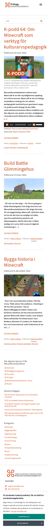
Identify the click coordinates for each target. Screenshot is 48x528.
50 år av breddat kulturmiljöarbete (19, 400)
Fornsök (10, 374)
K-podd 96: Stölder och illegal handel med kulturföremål (22, 405)
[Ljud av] (34, 124)
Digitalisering (10, 434)
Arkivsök (10, 368)
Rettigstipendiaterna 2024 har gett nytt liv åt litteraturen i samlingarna (24, 414)
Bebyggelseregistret (15, 371)
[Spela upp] (7, 124)
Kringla (10, 377)
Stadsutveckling (11, 454)
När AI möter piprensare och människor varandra (21, 395)
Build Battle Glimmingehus (19, 166)
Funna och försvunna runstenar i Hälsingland (23, 409)
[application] (24, 124)
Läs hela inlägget (11, 137)
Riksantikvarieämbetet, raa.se (19, 380)
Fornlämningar (11, 437)
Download (33, 128)
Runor (9, 383)
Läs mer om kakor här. (19, 511)
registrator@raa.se (16, 486)
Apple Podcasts (19, 131)
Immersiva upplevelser (23, 344)
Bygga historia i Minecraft (19, 262)
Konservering (10, 440)
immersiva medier (10, 344)
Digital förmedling (36, 239)
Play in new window (20, 128)
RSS (28, 131)
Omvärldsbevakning (13, 447)
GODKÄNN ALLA (24, 516)
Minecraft (13, 147)
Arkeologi (9, 427)
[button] (41, 5)
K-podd (6, 147)
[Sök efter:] (24, 21)
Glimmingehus (9, 243)
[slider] (39, 124)
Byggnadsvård (10, 430)
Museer (8, 444)
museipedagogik (22, 147)
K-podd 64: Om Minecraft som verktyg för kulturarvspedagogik (25, 38)
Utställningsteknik (13, 458)
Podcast (30, 143)
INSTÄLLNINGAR (22, 523)
